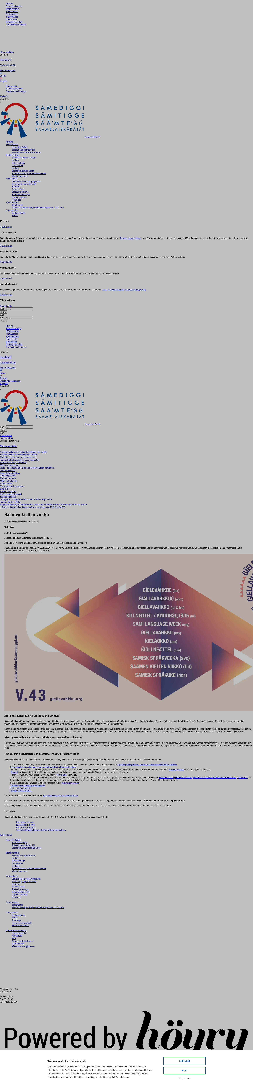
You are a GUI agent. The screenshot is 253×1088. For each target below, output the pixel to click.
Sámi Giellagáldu (8, 491)
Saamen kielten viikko (10, 502)
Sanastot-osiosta (176, 769)
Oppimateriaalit (19, 933)
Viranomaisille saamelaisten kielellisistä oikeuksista (23, 452)
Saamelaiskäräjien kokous (24, 157)
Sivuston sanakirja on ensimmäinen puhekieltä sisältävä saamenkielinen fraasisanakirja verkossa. (203, 777)
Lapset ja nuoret (19, 197)
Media (15, 215)
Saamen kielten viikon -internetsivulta (60, 795)
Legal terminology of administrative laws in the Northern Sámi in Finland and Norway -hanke (43, 504)
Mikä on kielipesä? (8, 481)
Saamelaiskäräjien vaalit (23, 171)
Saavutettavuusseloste (22, 923)
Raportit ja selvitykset (10, 473)
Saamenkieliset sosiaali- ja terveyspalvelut (19, 460)
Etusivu (9, 3)
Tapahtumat (17, 205)
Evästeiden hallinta (20, 925)
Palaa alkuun (6, 835)
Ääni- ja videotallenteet (22, 941)
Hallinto (15, 168)
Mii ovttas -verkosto (9, 465)
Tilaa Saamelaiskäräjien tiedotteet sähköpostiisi (124, 289)
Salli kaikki (184, 1061)
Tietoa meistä (12, 144)
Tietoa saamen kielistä (20, 788)
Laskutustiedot (18, 213)
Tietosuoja (16, 920)
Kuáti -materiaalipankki (11, 494)
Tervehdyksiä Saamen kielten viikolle (27, 785)
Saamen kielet (18, 189)
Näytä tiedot (184, 1078)
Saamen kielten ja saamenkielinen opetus (19, 454)
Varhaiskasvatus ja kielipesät (13, 462)
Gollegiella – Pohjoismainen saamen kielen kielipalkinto (26, 499)
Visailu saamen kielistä (20, 790)
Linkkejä (4, 489)
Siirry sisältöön (7, 52)
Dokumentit (11, 19)
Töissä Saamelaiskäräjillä (23, 149)
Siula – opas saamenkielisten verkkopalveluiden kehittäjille (27, 468)
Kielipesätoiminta (8, 478)
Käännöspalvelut (8, 475)
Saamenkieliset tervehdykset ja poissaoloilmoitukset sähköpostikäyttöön (43, 767)
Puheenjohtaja (18, 163)
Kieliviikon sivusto (70, 783)
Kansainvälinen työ (21, 194)
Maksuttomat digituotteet (23, 946)
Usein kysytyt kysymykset (12, 486)
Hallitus (15, 160)
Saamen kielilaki (7, 470)
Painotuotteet (18, 943)
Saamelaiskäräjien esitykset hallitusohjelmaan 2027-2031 (38, 207)
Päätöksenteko (12, 9)
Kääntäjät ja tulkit (14, 22)
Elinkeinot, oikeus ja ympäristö (26, 181)
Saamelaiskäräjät (13, 6)
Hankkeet (16, 199)
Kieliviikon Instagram (26, 827)
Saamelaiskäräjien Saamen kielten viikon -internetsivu (41, 830)
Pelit (14, 938)
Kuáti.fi (14, 772)
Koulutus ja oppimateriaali (24, 184)
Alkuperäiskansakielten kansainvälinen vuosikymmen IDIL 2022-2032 (32, 507)
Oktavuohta (61, 775)
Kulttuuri (16, 186)
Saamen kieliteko (8, 496)
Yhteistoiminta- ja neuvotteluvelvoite (29, 173)
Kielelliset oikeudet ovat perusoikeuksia (18, 457)
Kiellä (184, 1070)
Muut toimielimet (20, 176)
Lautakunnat (17, 165)
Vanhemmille (6, 483)
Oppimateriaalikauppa (16, 24)
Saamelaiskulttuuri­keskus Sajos (26, 152)
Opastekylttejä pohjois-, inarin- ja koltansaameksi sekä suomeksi (147, 764)
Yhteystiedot (12, 16)
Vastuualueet (12, 11)
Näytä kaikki (6, 227)
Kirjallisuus (17, 936)
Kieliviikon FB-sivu (25, 824)
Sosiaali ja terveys (20, 192)
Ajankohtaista (12, 14)
